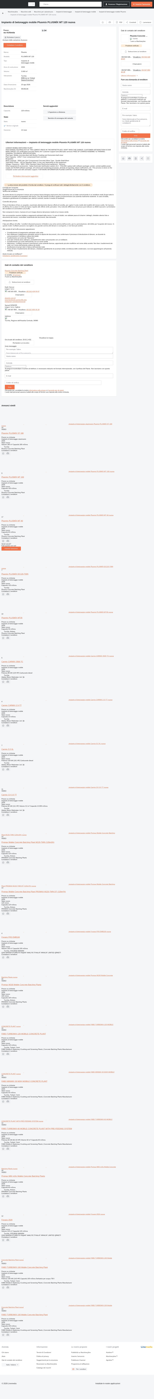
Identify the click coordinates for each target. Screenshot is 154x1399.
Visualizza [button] (22, 291)
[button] (103, 22)
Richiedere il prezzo (13, 37)
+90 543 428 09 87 (32, 291)
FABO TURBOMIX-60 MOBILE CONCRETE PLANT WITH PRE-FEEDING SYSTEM (36, 1129)
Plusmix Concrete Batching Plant (16, 271)
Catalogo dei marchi (44, 1368)
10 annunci (17, 275)
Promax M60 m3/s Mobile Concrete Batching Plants (23, 1176)
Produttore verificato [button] (16, 273)
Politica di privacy (43, 1356)
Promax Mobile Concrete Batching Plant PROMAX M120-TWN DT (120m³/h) (33, 892)
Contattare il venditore (15, 45)
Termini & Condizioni (44, 1352)
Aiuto (3, 1356)
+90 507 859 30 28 (32, 310)
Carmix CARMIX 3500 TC (12, 662)
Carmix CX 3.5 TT (9, 795)
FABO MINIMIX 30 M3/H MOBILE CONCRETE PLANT (24, 1081)
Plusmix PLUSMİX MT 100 (12, 477)
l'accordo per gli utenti (56, 390)
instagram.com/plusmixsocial (15, 302)
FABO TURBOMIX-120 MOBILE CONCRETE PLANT (23, 1034)
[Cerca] (41, 4)
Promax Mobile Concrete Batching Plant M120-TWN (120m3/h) (27, 842)
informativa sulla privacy (37, 390)
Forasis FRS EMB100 (10, 937)
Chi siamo (5, 1352)
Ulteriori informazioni (128, 75)
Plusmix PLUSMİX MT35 (11, 618)
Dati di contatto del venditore (12, 1360)
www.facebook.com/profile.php (16, 300)
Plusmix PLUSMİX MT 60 (12, 521)
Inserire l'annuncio (11, 548)
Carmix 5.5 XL (7, 749)
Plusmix (24, 52)
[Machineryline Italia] (13, 4)
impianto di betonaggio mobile (27, 62)
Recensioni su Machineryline (47, 1364)
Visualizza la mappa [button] (46, 338)
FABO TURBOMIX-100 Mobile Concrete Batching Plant (24, 1267)
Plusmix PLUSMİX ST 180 (12, 433)
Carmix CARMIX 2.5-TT (11, 705)
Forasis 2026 (6, 1220)
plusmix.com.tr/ (10, 298)
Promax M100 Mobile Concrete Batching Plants (21, 985)
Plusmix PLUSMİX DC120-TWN (14, 574)
